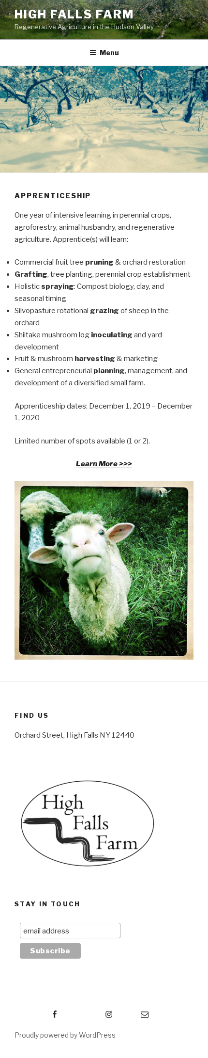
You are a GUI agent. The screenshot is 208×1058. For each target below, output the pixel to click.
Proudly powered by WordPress (65, 1035)
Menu (109, 52)
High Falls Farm (74, 14)
